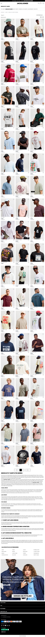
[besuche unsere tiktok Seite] (9, 625)
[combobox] (38, 15)
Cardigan (25, 477)
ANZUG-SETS (25, 551)
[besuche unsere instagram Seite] (3, 625)
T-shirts (6, 12)
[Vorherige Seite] (15, 470)
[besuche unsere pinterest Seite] (7, 625)
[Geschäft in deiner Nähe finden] (38, 3)
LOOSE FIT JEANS (36, 551)
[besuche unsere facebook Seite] (1, 625)
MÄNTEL (13, 551)
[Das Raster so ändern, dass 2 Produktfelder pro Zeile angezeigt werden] (41, 17)
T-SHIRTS (24, 553)
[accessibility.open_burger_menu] (1, 3)
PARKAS (3, 553)
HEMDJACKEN (4, 551)
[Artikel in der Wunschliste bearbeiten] (14, 20)
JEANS (3, 549)
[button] (8, 28)
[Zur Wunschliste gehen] (41, 3)
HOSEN (13, 549)
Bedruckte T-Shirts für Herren (13, 12)
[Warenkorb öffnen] (43, 3)
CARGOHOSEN (14, 553)
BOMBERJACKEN (36, 549)
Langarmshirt (9, 483)
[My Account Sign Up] (22, 579)
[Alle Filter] (11, 15)
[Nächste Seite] (29, 470)
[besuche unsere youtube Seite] (5, 625)
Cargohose (11, 504)
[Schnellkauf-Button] (14, 37)
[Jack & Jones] (22, 3)
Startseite (2, 12)
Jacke (20, 477)
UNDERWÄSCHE (36, 553)
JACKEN (24, 549)
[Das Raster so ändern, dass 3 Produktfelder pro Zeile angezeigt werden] (43, 17)
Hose (13, 477)
